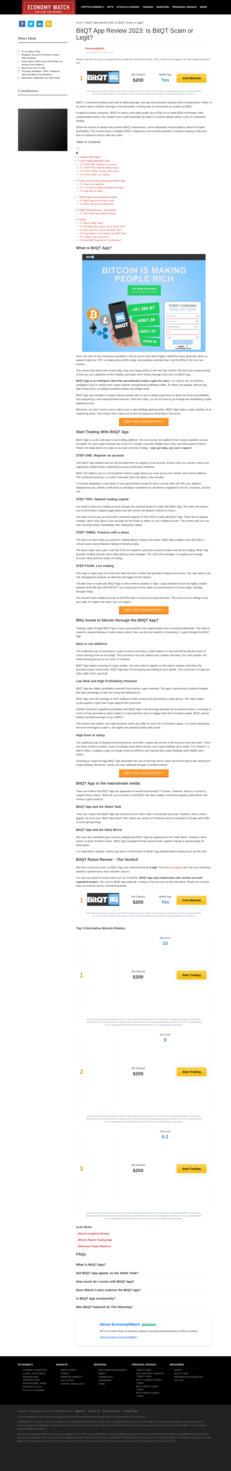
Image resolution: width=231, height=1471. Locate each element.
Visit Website (191, 78)
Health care (181, 1373)
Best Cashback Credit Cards (149, 1381)
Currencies (105, 1380)
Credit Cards (144, 1370)
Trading (148, 7)
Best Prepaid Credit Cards (148, 1394)
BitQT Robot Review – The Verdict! (98, 210)
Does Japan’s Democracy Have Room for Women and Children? (42, 63)
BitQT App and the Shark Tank (99, 200)
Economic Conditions (35, 1370)
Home (79, 22)
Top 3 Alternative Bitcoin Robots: (100, 213)
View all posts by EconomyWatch (118, 1337)
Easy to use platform (94, 184)
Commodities (106, 1377)
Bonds (102, 1373)
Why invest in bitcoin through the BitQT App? (103, 180)
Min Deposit (138, 74)
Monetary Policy (32, 1387)
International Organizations (31, 1378)
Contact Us (94, 1411)
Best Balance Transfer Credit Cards (150, 1375)
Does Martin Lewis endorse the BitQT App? (105, 233)
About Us (80, 1411)
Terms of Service (111, 1411)
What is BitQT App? (90, 157)
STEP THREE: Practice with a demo (102, 171)
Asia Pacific (67, 1380)
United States (69, 1370)
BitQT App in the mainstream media (98, 197)
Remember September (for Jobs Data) (41, 78)
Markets (62, 1364)
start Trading (191, 975)
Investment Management (113, 1370)
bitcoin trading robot (176, 867)
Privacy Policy (130, 1411)
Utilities (179, 1380)
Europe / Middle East (73, 1384)
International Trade (35, 1383)
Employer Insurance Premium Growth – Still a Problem (41, 56)
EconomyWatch (94, 48)
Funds (102, 1384)
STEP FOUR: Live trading (96, 174)
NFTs (110, 7)
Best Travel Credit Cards (148, 1388)
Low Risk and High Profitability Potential (103, 187)
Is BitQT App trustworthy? (96, 237)
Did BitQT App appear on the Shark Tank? (105, 226)
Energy (178, 1370)
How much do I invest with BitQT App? (103, 230)
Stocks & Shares (128, 7)
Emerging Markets (71, 1377)
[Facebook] (22, 24)
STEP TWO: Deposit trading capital (101, 168)
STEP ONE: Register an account (100, 164)
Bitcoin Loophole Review (93, 1233)
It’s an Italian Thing (31, 51)
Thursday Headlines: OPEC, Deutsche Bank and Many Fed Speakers (41, 73)
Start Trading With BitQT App (95, 160)
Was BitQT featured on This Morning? (102, 240)
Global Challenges (34, 1373)
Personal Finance (184, 7)
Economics (25, 1364)
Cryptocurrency (92, 7)
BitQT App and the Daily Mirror (99, 204)
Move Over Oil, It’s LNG (33, 68)
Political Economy (34, 1390)
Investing (163, 7)
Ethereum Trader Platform (94, 1246)
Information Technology (188, 1377)
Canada (65, 1373)
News (203, 7)
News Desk (27, 38)
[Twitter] (31, 24)
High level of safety (93, 191)
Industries (177, 1364)
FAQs (83, 219)
